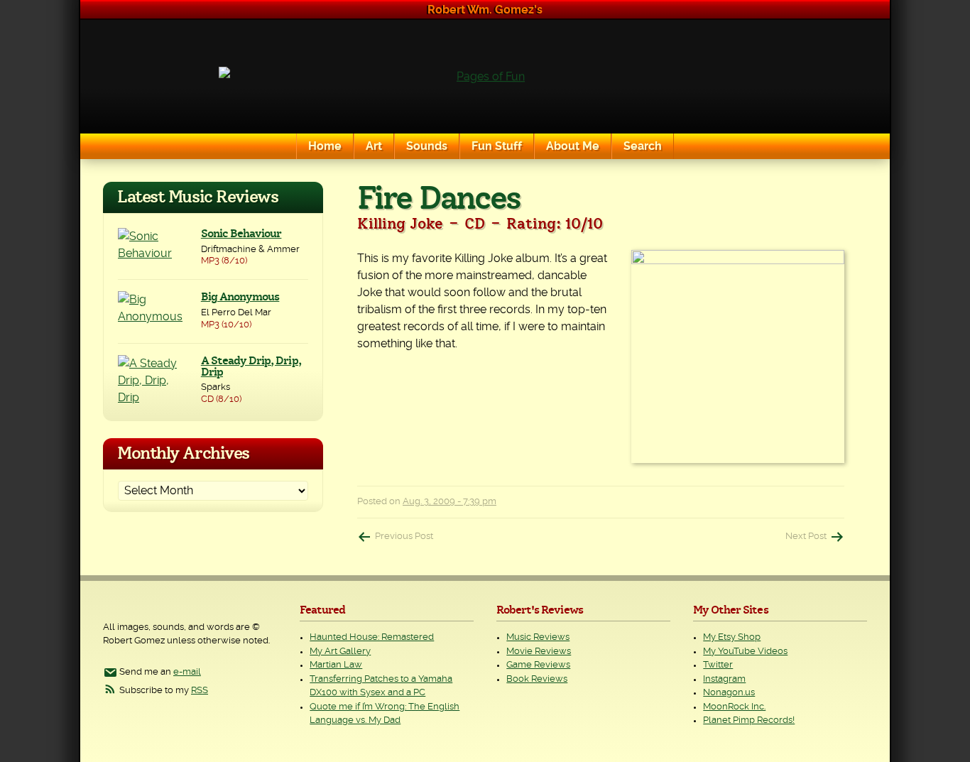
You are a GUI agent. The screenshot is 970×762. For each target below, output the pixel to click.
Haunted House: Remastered (372, 637)
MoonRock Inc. (734, 707)
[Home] (485, 76)
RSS (199, 690)
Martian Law (336, 665)
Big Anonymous (240, 297)
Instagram (724, 679)
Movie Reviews (538, 651)
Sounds (426, 146)
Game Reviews (538, 665)
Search (642, 146)
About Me (572, 146)
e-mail (187, 672)
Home (325, 146)
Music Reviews (538, 637)
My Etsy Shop (732, 637)
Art (374, 146)
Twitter (718, 665)
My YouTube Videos (745, 651)
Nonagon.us (729, 692)
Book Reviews (536, 679)
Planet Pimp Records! (749, 720)
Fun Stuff (497, 146)
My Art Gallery (340, 651)
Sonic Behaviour (241, 233)
